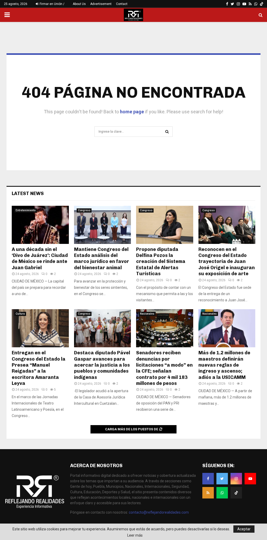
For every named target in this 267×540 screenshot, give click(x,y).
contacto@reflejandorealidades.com (159, 512)
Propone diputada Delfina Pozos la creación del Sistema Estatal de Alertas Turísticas (160, 261)
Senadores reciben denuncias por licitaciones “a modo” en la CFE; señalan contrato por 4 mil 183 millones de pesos (164, 368)
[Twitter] (222, 478)
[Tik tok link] (261, 4)
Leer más (135, 535)
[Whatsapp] (222, 492)
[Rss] (208, 492)
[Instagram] (236, 478)
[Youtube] (250, 478)
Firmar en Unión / (51, 4)
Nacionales (147, 313)
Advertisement (101, 4)
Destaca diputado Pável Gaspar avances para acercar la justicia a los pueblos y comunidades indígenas (102, 365)
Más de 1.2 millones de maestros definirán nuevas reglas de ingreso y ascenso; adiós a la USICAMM (224, 365)
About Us (79, 4)
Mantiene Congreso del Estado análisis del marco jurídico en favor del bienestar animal (101, 258)
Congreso (84, 210)
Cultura (20, 313)
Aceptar (244, 529)
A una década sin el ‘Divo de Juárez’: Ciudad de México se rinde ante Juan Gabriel (40, 258)
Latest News (28, 193)
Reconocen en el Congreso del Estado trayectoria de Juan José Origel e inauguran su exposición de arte (226, 261)
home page (132, 111)
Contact (122, 4)
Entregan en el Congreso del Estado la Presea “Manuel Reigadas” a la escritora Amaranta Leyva (38, 368)
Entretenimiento (25, 210)
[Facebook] (208, 478)
